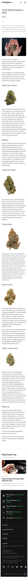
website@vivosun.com (12, 557)
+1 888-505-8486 (6, 552)
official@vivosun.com (7, 550)
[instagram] (3, 566)
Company (5, 534)
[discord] (21, 566)
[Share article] (3, 21)
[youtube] (17, 566)
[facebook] (8, 566)
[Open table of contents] (25, 574)
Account (4, 538)
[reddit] (25, 566)
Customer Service (7, 529)
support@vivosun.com (12, 562)
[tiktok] (12, 566)
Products (5, 525)
